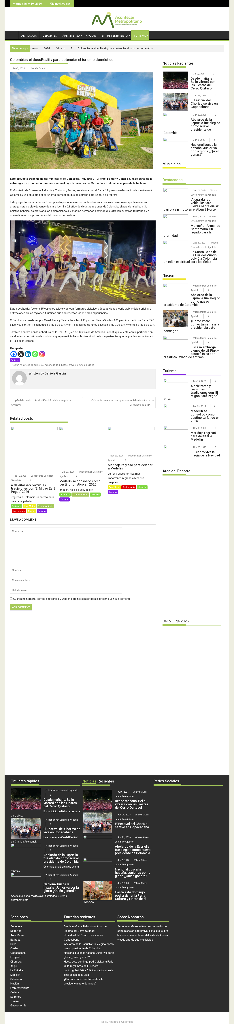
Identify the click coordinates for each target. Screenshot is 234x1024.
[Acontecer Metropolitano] (13, 35)
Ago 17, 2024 (200, 243)
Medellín (95, 494)
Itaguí (13, 966)
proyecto (73, 365)
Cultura (14, 992)
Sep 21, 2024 (199, 190)
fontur (16, 365)
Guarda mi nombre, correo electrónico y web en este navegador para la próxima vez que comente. (72, 598)
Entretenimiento (115, 35)
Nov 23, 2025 (199, 447)
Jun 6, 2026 (123, 883)
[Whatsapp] (35, 354)
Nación (91, 35)
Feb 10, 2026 (20, 476)
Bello (13, 944)
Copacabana (18, 952)
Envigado (15, 957)
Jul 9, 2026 (198, 73)
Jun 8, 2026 (199, 140)
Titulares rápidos (25, 781)
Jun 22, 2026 (199, 115)
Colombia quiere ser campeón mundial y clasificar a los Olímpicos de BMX (122, 402)
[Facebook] (13, 354)
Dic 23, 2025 (68, 472)
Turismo (140, 35)
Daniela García (38, 68)
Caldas (14, 948)
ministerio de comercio (32, 365)
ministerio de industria (56, 365)
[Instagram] (42, 354)
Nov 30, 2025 (117, 455)
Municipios (172, 164)
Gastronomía (19, 511)
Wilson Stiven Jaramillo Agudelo (62, 790)
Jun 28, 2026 (199, 95)
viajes (91, 365)
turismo (83, 365)
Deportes (49, 35)
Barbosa (15, 939)
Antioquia (29, 35)
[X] (21, 354)
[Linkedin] (28, 354)
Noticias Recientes (178, 63)
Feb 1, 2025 (199, 216)
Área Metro (71, 35)
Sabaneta (16, 979)
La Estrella (16, 970)
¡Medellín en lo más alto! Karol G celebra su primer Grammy (41, 402)
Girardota (16, 961)
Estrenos (15, 996)
